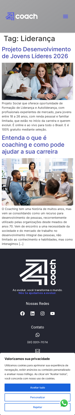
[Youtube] (52, 313)
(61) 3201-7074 (37, 342)
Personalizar (37, 397)
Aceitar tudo (37, 387)
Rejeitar (37, 407)
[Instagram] (42, 313)
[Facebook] (22, 313)
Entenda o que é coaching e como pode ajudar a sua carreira (33, 144)
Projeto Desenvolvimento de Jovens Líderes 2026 (36, 53)
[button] (65, 16)
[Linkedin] (32, 313)
